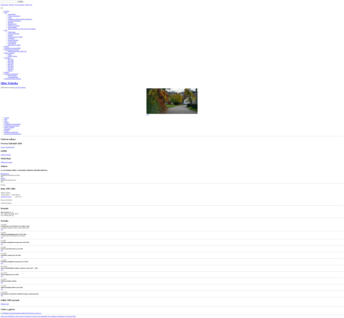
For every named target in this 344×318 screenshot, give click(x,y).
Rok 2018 (11, 62)
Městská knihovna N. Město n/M (17, 51)
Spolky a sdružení (9, 53)
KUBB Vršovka (12, 56)
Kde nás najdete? (19, 5)
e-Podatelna (11, 38)
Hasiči (9, 54)
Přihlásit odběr (5, 304)
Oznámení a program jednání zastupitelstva (20, 19)
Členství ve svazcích (13, 25)
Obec (5, 13)
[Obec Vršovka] (19, 87)
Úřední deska (4, 5)
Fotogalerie (7, 58)
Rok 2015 (11, 67)
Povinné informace (13, 40)
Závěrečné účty (12, 24)
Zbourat (3, 178)
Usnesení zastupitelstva (14, 21)
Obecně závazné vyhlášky (15, 37)
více (2, 229)
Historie (10, 70)
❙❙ (147, 114)
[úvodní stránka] (172, 101)
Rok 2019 (11, 61)
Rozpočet (10, 22)
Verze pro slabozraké (26, 316)
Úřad (5, 30)
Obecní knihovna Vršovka (11, 50)
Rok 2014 (11, 69)
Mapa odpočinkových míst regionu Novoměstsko (22, 29)
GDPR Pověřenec (6, 155)
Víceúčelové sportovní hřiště (12, 48)
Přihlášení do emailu (6, 162)
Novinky (6, 11)
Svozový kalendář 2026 (7, 147)
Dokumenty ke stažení (14, 45)
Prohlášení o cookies (14, 316)
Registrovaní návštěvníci (11, 74)
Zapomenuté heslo (13, 77)
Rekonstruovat (5, 173)
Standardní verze (45, 316)
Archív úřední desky (13, 33)
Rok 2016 (11, 66)
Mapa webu (28, 5)
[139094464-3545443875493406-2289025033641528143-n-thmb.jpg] (21, 313)
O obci (10, 17)
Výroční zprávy (12, 41)
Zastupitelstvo (12, 14)
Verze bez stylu (36, 316)
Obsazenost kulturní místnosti (12, 79)
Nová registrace (12, 75)
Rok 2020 (11, 59)
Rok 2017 (11, 64)
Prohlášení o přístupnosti (58, 316)
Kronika (6, 72)
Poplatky (10, 35)
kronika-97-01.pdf (6, 197)
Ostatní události (12, 27)
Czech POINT (12, 43)
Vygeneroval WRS (70, 316)
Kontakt (11, 5)
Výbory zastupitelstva (14, 16)
